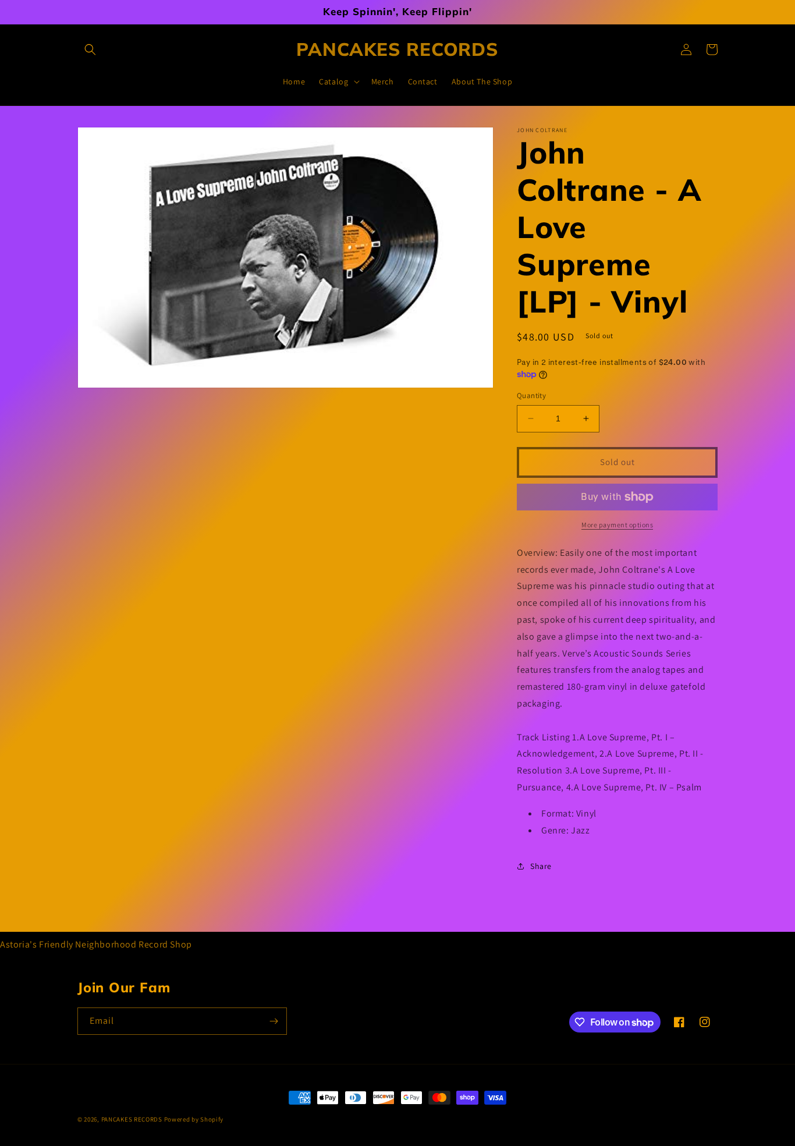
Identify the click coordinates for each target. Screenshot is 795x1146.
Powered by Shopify (194, 1119)
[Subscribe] (273, 1021)
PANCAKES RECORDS (131, 1119)
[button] (90, 49)
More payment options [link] (617, 524)
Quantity (531, 395)
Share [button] (541, 866)
